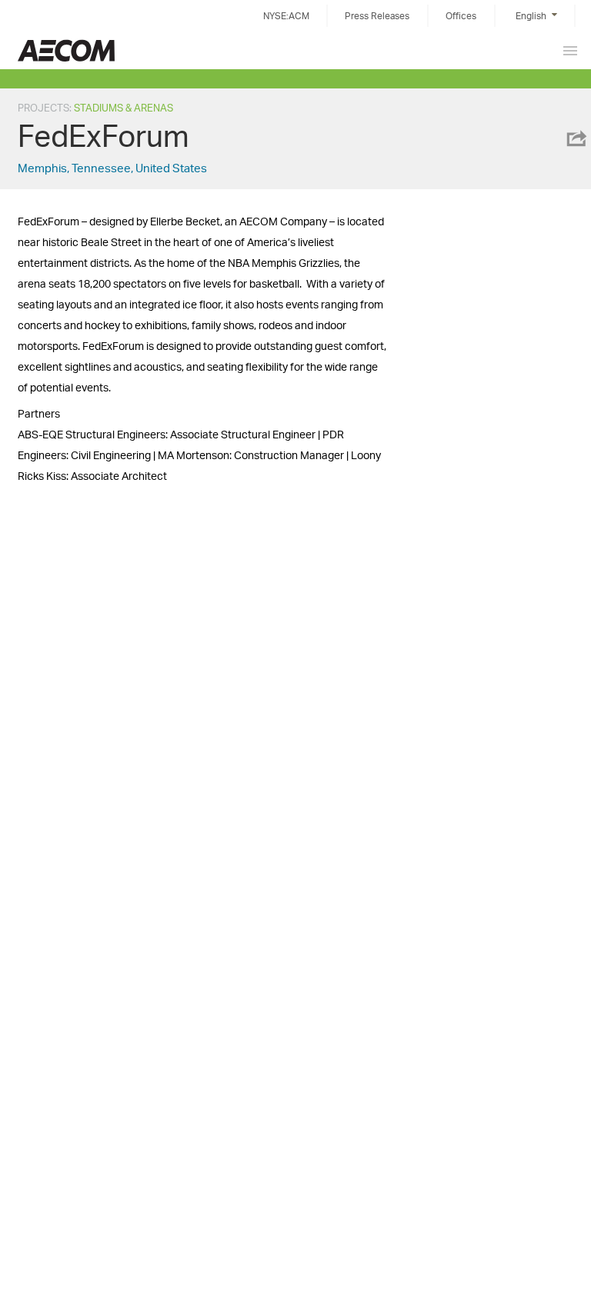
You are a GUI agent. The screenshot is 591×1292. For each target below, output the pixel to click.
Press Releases (377, 16)
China (66, 50)
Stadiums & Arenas (123, 108)
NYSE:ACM (286, 16)
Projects (43, 108)
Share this (575, 138)
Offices (461, 16)
